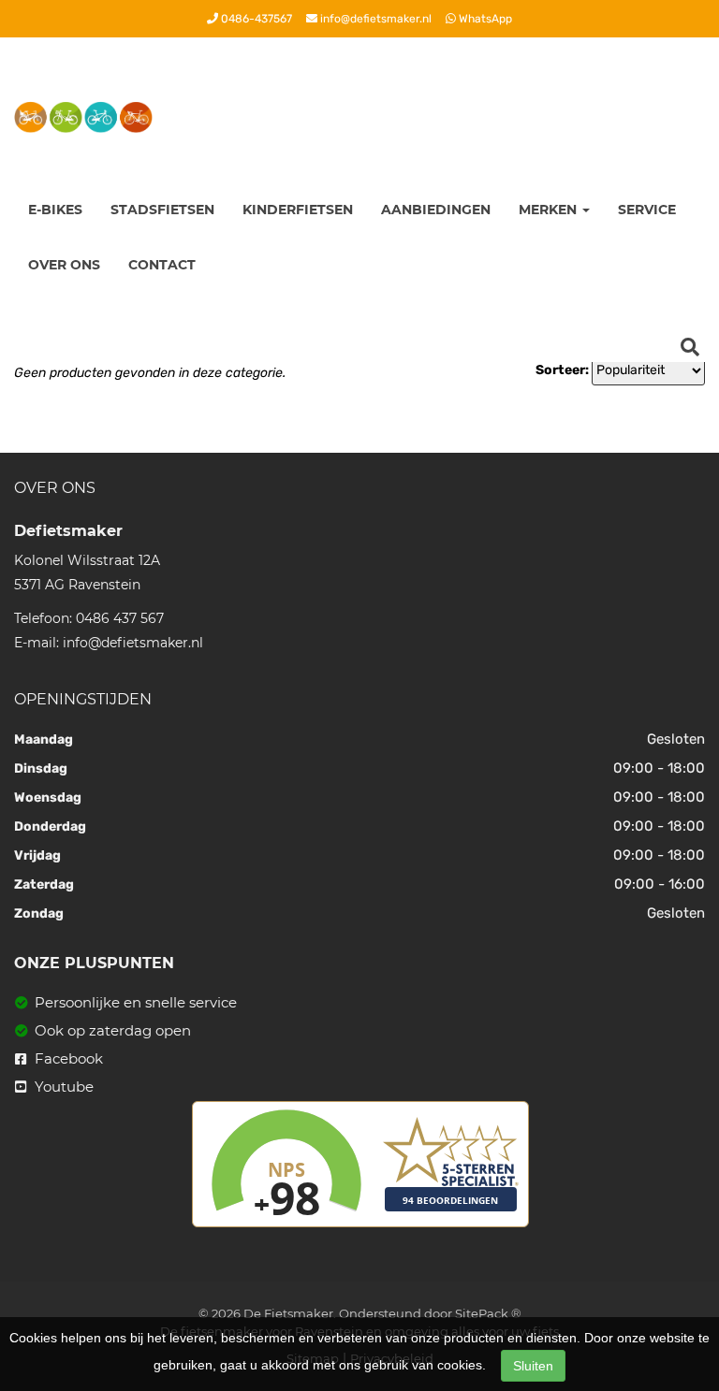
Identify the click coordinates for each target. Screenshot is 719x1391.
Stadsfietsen (162, 209)
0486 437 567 (120, 618)
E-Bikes (55, 209)
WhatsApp (484, 18)
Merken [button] (549, 209)
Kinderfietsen (297, 209)
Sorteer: (562, 370)
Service (647, 209)
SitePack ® (488, 1313)
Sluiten (533, 1365)
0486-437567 (255, 18)
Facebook (67, 1058)
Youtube (62, 1086)
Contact (162, 264)
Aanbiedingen (436, 209)
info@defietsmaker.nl (374, 18)
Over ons (64, 264)
